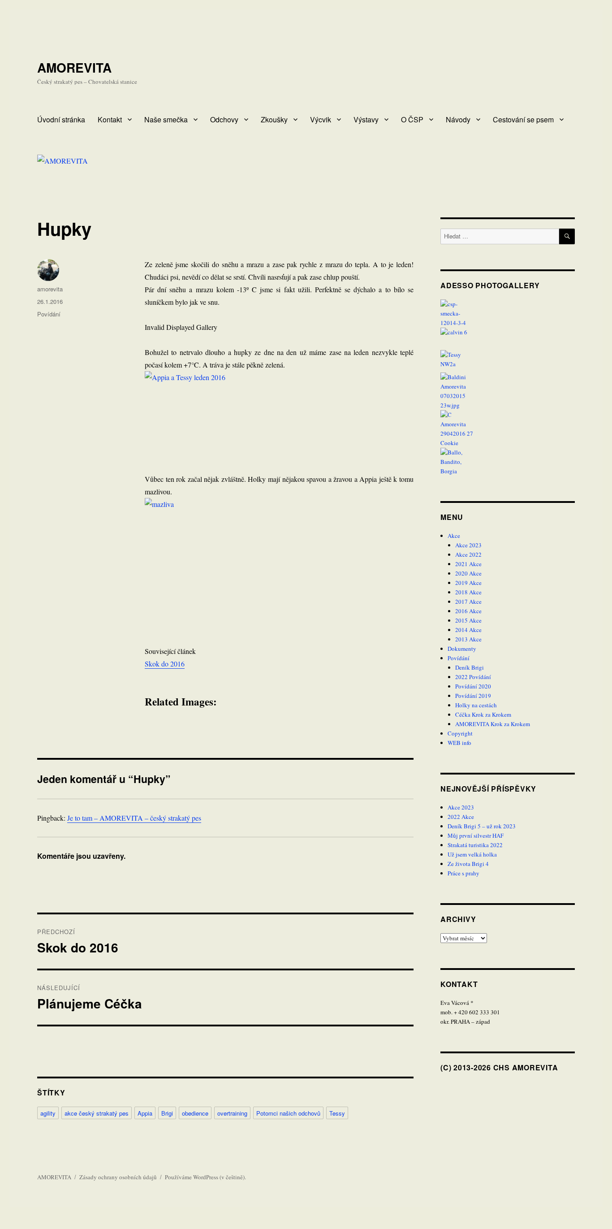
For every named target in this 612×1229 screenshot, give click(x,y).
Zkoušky (274, 119)
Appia (145, 1113)
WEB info (459, 743)
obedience (195, 1113)
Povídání (48, 314)
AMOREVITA (74, 67)
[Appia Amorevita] (507, 313)
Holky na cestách (476, 705)
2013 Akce (468, 639)
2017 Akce (468, 601)
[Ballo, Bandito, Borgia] (507, 462)
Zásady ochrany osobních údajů (118, 1177)
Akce (454, 536)
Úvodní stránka (61, 119)
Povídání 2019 (473, 696)
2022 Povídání (473, 677)
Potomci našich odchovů (288, 1113)
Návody (458, 119)
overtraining (232, 1113)
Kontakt (110, 119)
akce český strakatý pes (97, 1113)
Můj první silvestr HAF (476, 835)
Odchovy (224, 119)
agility (48, 1113)
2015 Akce (468, 620)
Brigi (167, 1113)
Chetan (51, 1223)
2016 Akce (468, 611)
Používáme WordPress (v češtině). (205, 1177)
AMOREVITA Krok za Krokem (492, 724)
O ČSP (412, 119)
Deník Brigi (469, 667)
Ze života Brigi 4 (468, 864)
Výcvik (320, 119)
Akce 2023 (468, 545)
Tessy (337, 1113)
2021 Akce (468, 564)
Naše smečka (166, 119)
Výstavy (366, 119)
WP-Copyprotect (84, 1223)
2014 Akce (468, 630)
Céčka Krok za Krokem (483, 714)
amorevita (50, 289)
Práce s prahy (463, 873)
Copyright (460, 733)
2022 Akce (461, 817)
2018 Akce (468, 592)
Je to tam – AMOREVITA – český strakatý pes (134, 817)
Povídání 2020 (473, 686)
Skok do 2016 (165, 663)
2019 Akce (468, 583)
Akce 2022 (468, 554)
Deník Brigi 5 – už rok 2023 (482, 826)
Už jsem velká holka (472, 854)
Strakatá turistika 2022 (475, 845)
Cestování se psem (523, 119)
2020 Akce (468, 573)
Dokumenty (462, 649)
